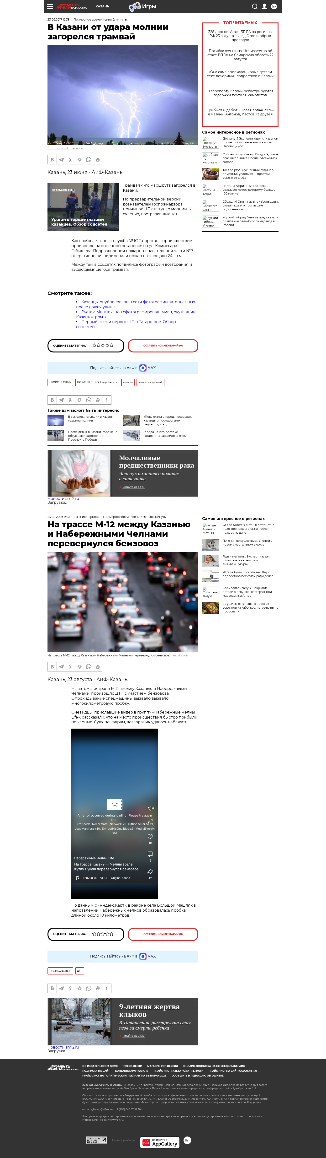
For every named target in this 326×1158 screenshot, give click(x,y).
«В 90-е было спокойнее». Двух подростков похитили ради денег (248, 574)
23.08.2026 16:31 (58, 517)
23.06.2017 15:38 (58, 19)
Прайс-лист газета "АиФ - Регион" (178, 1070)
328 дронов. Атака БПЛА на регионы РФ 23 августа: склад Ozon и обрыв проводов (240, 36)
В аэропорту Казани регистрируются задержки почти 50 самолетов (240, 93)
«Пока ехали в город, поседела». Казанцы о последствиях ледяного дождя (167, 420)
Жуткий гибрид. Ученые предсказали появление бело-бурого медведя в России (250, 221)
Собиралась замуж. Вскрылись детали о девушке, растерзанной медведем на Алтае (247, 591)
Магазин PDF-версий (162, 1066)
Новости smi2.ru (63, 498)
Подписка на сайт (96, 1070)
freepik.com (179, 655)
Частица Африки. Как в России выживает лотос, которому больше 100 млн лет (249, 189)
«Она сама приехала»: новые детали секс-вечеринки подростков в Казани (240, 74)
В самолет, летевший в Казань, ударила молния (90, 418)
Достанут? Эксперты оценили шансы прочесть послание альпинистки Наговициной (250, 142)
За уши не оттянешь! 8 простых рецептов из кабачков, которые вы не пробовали (250, 607)
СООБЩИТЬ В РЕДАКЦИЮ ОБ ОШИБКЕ (198, 1075)
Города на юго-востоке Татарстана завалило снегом (164, 434)
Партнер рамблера (123, 1140)
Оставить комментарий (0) (163, 345)
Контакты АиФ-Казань (131, 1070)
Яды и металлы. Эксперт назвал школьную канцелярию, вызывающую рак (246, 560)
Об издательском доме (100, 1066)
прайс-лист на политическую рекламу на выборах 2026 (124, 1075)
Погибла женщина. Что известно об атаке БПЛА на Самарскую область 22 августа (240, 55)
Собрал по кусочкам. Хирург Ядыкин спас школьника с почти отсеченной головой (250, 158)
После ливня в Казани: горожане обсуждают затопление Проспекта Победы (92, 435)
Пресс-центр (132, 1066)
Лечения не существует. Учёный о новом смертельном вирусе (248, 542)
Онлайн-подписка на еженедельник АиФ (214, 1066)
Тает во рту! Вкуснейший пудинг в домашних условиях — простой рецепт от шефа (248, 173)
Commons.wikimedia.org (65, 148)
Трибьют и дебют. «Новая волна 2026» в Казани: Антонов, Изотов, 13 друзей (240, 112)
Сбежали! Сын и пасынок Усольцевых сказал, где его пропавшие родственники (251, 205)
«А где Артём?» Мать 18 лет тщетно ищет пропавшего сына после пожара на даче (248, 528)
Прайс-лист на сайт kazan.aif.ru (233, 1070)
